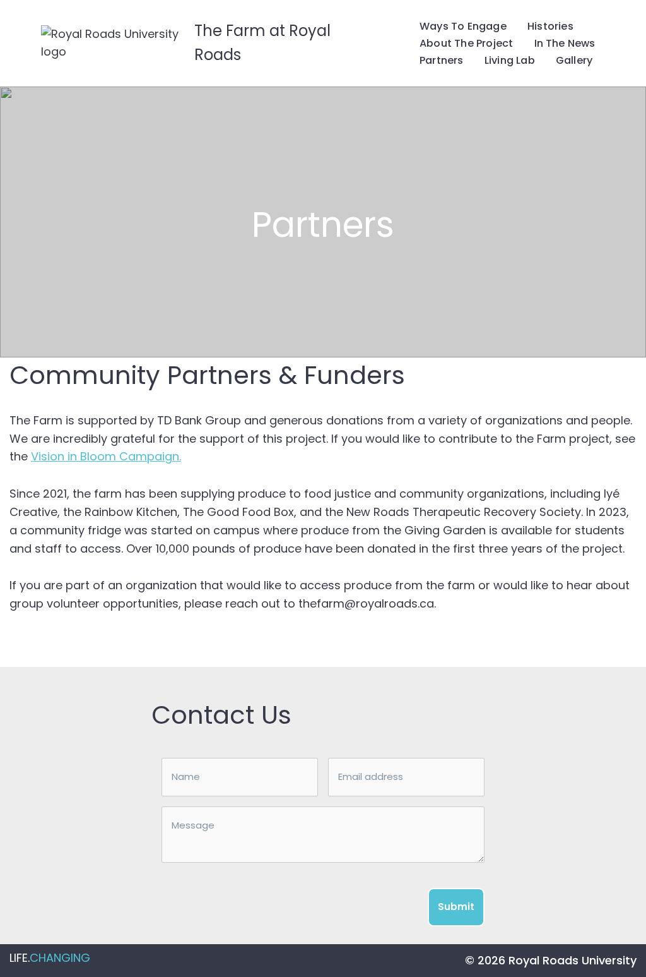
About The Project (466, 43)
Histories (550, 26)
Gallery (574, 60)
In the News (565, 43)
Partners (442, 60)
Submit (456, 906)
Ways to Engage (463, 26)
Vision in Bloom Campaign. (106, 456)
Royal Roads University (572, 960)
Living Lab (509, 60)
